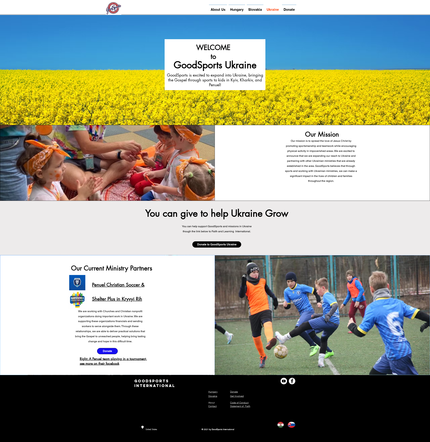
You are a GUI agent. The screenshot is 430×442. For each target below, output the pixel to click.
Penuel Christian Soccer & (118, 285)
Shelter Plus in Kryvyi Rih (117, 299)
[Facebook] (292, 381)
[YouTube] (284, 381)
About (211, 402)
